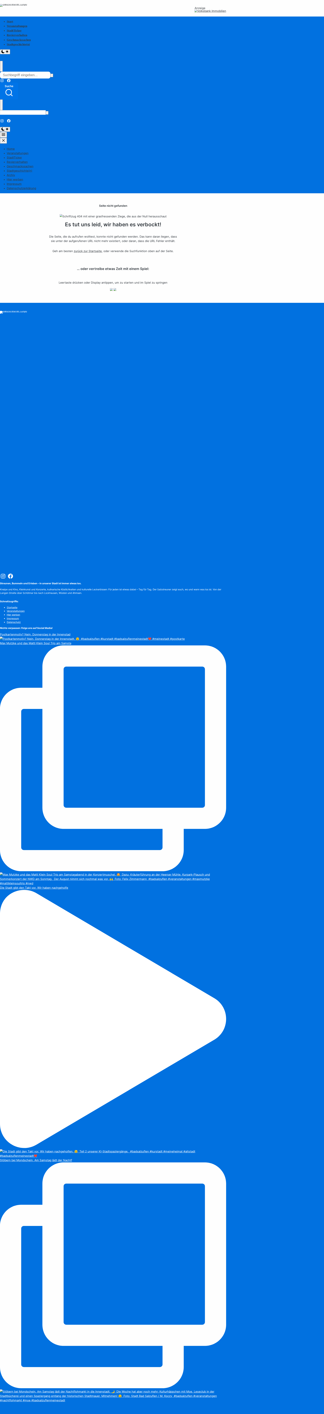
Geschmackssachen (19, 39)
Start (10, 21)
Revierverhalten (17, 35)
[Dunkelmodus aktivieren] (5, 51)
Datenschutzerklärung (21, 188)
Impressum (14, 184)
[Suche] (51, 75)
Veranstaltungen (17, 26)
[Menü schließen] (3, 141)
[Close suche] (1, 66)
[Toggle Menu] (3, 135)
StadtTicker (14, 30)
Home (11, 148)
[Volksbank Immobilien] (210, 11)
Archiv (11, 175)
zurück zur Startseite (88, 251)
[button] (9, 91)
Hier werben (15, 179)
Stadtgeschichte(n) (18, 44)
